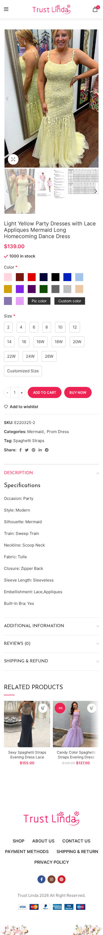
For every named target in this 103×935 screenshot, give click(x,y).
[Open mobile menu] (6, 9)
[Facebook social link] (20, 450)
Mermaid (35, 431)
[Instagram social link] (51, 879)
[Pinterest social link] (33, 450)
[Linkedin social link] (40, 450)
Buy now (77, 392)
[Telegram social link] (46, 450)
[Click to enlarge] (13, 159)
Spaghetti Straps (28, 440)
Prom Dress (58, 431)
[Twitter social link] (26, 450)
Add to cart (44, 392)
